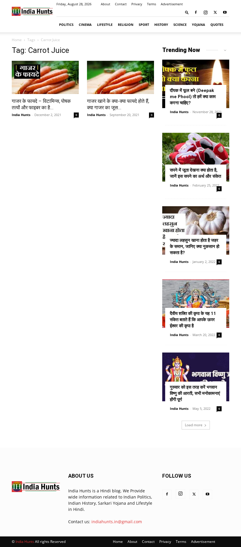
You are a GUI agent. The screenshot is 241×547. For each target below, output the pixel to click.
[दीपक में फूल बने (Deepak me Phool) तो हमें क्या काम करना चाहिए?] (195, 84)
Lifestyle (105, 24)
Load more (193, 424)
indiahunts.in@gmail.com (116, 521)
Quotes (216, 24)
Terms (151, 4)
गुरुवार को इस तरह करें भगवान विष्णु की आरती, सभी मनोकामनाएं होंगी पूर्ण (195, 393)
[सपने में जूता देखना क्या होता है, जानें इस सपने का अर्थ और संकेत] (195, 157)
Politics (66, 24)
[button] (187, 12)
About (105, 4)
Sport (144, 24)
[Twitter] (215, 12)
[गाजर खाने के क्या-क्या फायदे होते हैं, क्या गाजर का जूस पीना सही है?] (120, 77)
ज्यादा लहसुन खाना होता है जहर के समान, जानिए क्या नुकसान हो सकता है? (194, 246)
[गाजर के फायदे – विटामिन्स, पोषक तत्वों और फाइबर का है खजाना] (45, 77)
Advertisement (172, 4)
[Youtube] (224, 12)
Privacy (136, 4)
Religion (125, 24)
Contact (121, 4)
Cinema (85, 24)
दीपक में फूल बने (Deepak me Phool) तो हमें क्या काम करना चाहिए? (193, 96)
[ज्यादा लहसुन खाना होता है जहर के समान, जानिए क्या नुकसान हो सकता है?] (195, 230)
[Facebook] (195, 12)
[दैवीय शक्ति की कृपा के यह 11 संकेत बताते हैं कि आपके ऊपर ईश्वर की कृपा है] (195, 303)
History (161, 24)
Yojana (198, 24)
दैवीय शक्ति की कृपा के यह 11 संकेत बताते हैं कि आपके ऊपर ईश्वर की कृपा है (193, 319)
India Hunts (21, 115)
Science (180, 24)
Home (17, 39)
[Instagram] (205, 12)
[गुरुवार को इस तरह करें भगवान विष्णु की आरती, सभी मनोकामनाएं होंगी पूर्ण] (195, 377)
